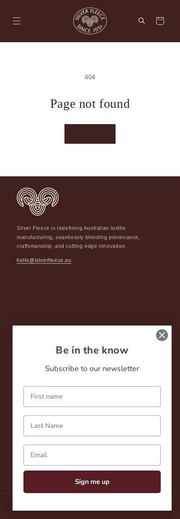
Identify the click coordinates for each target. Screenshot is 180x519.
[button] (17, 21)
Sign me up (92, 481)
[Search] (141, 21)
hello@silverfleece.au (44, 260)
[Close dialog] (162, 335)
